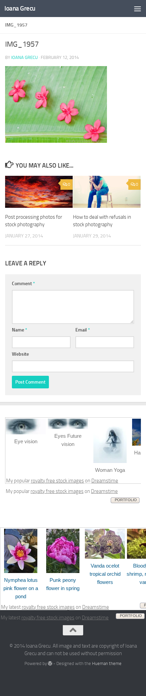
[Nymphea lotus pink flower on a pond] (20, 571)
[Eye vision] (26, 433)
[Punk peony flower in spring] (62, 571)
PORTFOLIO (126, 500)
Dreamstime (104, 481)
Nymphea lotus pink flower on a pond (20, 588)
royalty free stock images (57, 481)
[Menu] (137, 8)
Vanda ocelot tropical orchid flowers (105, 574)
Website (20, 354)
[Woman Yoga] (110, 461)
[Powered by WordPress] (50, 663)
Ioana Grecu (19, 8)
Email (82, 330)
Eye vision (25, 441)
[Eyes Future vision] (68, 427)
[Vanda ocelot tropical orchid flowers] (105, 557)
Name (19, 330)
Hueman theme (107, 663)
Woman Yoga (110, 470)
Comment (23, 284)
